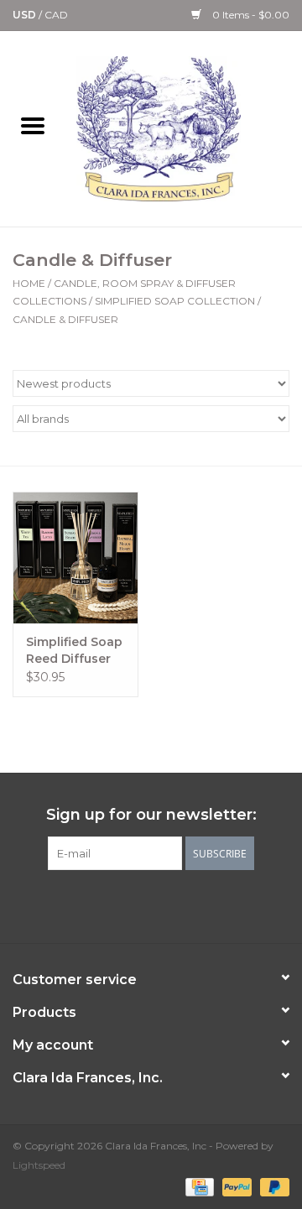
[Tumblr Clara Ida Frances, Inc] (181, 904)
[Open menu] (32, 125)
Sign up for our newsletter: (151, 815)
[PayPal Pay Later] (271, 1186)
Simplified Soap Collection (175, 300)
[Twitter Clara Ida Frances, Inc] (120, 904)
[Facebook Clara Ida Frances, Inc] (90, 904)
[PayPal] (235, 1186)
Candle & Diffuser (65, 319)
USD (26, 14)
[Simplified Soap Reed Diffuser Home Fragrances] (75, 557)
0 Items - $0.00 (249, 14)
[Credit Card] (198, 1186)
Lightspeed (39, 1165)
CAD (56, 14)
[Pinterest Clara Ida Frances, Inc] (151, 904)
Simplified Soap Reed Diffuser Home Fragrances (74, 650)
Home (29, 283)
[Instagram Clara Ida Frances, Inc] (211, 904)
